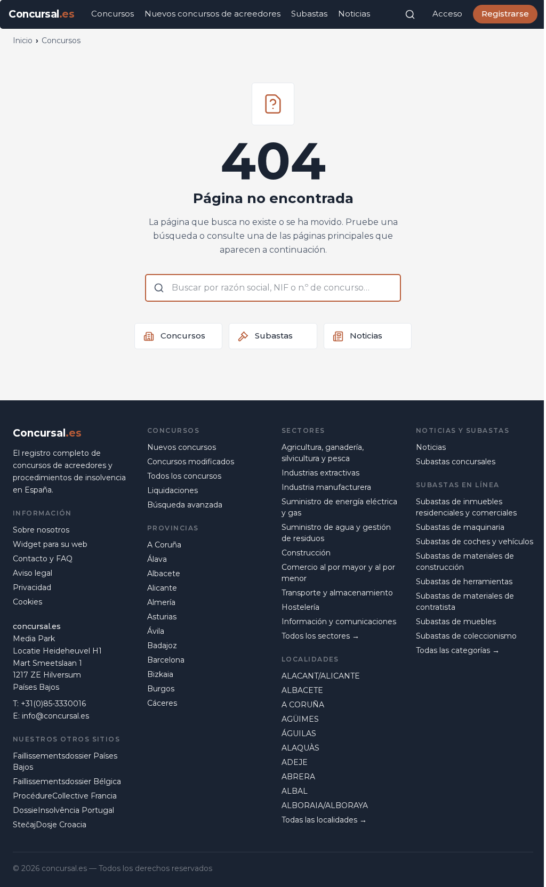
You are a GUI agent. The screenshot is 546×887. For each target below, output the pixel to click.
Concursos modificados (190, 461)
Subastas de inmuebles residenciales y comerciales (466, 507)
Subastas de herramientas (464, 581)
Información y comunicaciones (339, 621)
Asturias (161, 617)
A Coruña (164, 545)
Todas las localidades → (324, 820)
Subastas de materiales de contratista (465, 601)
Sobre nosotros (41, 530)
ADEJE (295, 762)
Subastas (309, 14)
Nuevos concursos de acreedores (212, 14)
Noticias (354, 14)
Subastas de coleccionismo (466, 636)
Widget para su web (50, 544)
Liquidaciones (172, 490)
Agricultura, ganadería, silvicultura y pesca (323, 452)
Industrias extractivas (320, 473)
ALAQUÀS (300, 748)
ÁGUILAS (299, 733)
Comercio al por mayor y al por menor (338, 572)
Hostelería (300, 607)
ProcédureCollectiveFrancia (65, 796)
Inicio (23, 40)
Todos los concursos (184, 476)
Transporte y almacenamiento (337, 593)
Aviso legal (32, 573)
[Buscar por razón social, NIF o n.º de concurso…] (410, 14)
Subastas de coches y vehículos (474, 541)
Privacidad (32, 587)
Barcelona (165, 660)
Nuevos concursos (181, 447)
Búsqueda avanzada (184, 505)
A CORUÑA (303, 704)
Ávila (155, 631)
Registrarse (505, 14)
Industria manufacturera (326, 487)
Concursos (112, 14)
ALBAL (295, 791)
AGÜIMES (300, 719)
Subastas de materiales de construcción (465, 561)
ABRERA (298, 776)
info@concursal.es (55, 716)
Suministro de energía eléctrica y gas (339, 507)
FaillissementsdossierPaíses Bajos (65, 761)
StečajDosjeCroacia (49, 824)
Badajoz (162, 645)
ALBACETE (302, 690)
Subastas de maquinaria (460, 527)
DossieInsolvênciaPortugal (63, 810)
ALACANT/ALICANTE (321, 676)
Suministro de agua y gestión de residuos (336, 532)
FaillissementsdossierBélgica (67, 781)
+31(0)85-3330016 (53, 703)
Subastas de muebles (456, 621)
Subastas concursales (455, 461)
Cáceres (162, 703)
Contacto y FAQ (43, 558)
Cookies (27, 602)
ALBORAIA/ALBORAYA (325, 805)
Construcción (306, 553)
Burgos (160, 689)
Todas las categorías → (458, 650)
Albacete (163, 573)
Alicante (162, 588)
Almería (161, 602)
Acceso (447, 14)
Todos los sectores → (320, 636)
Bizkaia (160, 674)
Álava (157, 559)
